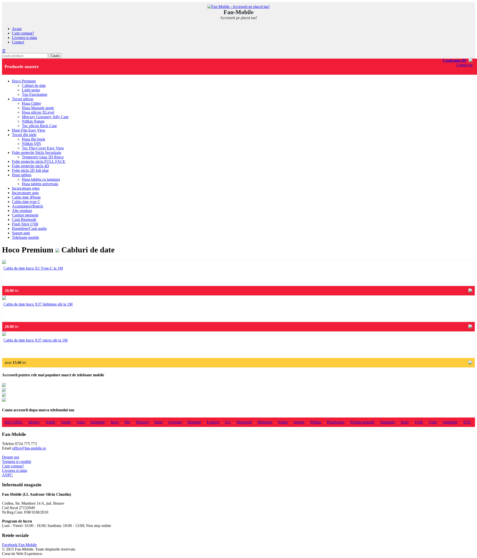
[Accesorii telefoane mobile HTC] (4, 400)
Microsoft (244, 422)
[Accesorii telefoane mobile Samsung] (4, 390)
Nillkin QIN (31, 143)
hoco (115, 422)
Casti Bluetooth (24, 219)
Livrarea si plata (24, 37)
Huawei (142, 422)
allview (34, 422)
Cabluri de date (34, 85)
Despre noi (10, 457)
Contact (18, 42)
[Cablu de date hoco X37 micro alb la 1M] (4, 334)
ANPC (7, 475)
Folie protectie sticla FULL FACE (38, 161)
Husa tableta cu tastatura (41, 179)
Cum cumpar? (23, 33)
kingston (194, 422)
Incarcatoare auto (25, 193)
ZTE (467, 422)
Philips (316, 422)
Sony (405, 422)
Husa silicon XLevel (38, 112)
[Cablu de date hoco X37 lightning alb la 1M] (4, 298)
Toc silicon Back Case (39, 126)
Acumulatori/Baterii (27, 206)
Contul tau (464, 65)
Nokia (283, 422)
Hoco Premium (24, 81)
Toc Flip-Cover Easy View (43, 148)
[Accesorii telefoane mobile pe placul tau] (238, 6)
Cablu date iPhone (26, 197)
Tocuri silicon (22, 99)
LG (228, 422)
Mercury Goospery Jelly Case (45, 117)
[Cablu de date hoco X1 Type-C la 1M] (4, 262)
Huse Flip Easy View (28, 130)
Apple (66, 422)
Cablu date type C (26, 202)
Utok (433, 422)
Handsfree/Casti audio (29, 228)
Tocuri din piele (24, 135)
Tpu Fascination (34, 94)
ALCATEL (13, 422)
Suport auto (21, 233)
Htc (127, 422)
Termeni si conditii (16, 461)
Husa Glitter (31, 103)
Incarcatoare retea (26, 188)
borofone (98, 422)
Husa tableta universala (40, 184)
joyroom (175, 422)
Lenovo (213, 422)
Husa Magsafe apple (38, 108)
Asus (81, 422)
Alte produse (22, 211)
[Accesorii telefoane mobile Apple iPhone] (4, 385)
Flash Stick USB (25, 224)
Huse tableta (21, 175)
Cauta (55, 56)
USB (419, 422)
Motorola (265, 422)
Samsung (387, 422)
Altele (50, 422)
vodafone (450, 422)
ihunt (158, 422)
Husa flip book (33, 139)
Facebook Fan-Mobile (19, 545)
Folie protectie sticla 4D (30, 166)
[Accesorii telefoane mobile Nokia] (4, 395)
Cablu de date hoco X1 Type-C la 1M (33, 268)
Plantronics (335, 422)
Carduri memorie (25, 215)
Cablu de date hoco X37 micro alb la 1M (35, 340)
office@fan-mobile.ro (29, 448)
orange (299, 422)
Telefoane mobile (25, 237)
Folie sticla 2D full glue (30, 170)
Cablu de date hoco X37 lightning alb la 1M (38, 304)
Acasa (17, 29)
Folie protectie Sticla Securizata (36, 152)
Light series (31, 90)
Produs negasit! (362, 422)
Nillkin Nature (33, 121)
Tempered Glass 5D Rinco (43, 157)
